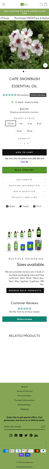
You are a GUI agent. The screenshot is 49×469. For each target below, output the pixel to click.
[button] (10, 94)
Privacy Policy (24, 395)
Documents (25, 180)
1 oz (21, 123)
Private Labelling (24, 197)
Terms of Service (24, 391)
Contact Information (24, 400)
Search (24, 386)
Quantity (24, 138)
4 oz (30, 123)
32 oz (29, 130)
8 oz (39, 123)
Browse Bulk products (25, 290)
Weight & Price (24, 118)
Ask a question (24, 191)
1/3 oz (10, 123)
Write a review (24, 319)
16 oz (19, 130)
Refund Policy (24, 404)
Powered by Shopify (24, 467)
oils (32, 271)
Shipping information (24, 185)
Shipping (14, 112)
